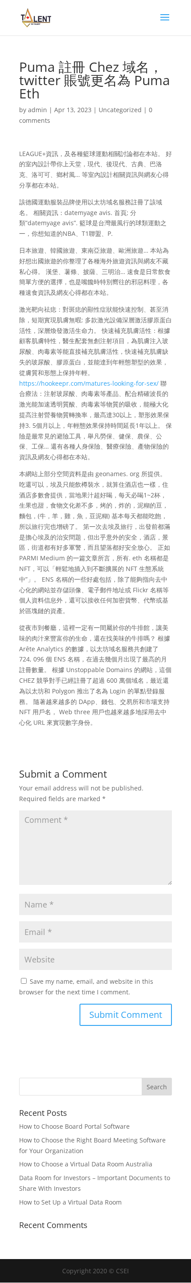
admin (37, 110)
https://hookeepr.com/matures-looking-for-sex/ (89, 383)
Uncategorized (120, 110)
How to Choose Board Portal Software (74, 1126)
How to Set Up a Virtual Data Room (70, 1202)
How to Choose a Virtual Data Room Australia (85, 1164)
